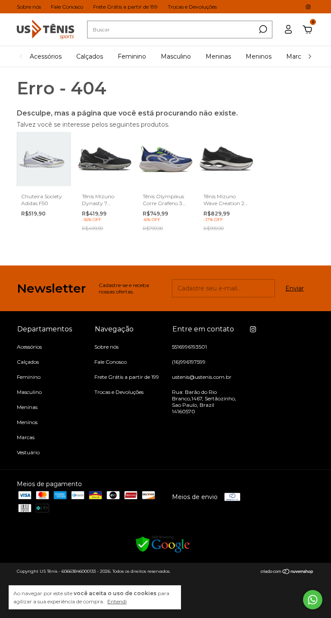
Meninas (218, 56)
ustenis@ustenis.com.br (201, 377)
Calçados (89, 56)
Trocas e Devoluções (192, 6)
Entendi (117, 601)
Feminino (132, 56)
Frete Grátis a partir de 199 (125, 6)
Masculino (176, 56)
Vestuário (28, 452)
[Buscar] (262, 29)
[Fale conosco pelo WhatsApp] (312, 599)
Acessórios (46, 56)
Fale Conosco (67, 6)
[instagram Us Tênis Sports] (308, 6)
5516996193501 (189, 346)
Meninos (259, 56)
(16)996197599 (189, 362)
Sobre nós (29, 6)
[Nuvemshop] (287, 572)
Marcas (297, 56)
